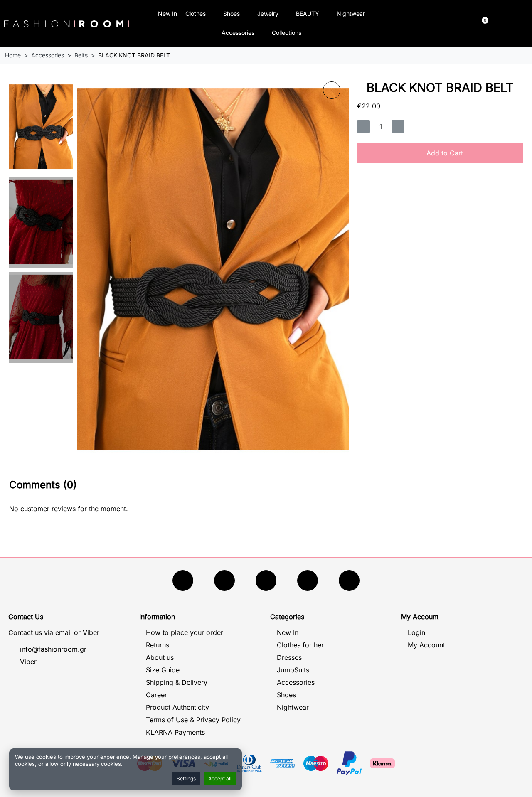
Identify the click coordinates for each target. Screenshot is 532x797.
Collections (286, 32)
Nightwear (351, 13)
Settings (186, 778)
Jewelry (267, 13)
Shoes (231, 13)
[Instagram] (266, 580)
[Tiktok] (307, 580)
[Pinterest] (349, 580)
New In (167, 13)
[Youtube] (224, 580)
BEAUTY (307, 13)
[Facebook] (182, 580)
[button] (418, 23)
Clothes (195, 13)
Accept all (220, 778)
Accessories (238, 32)
